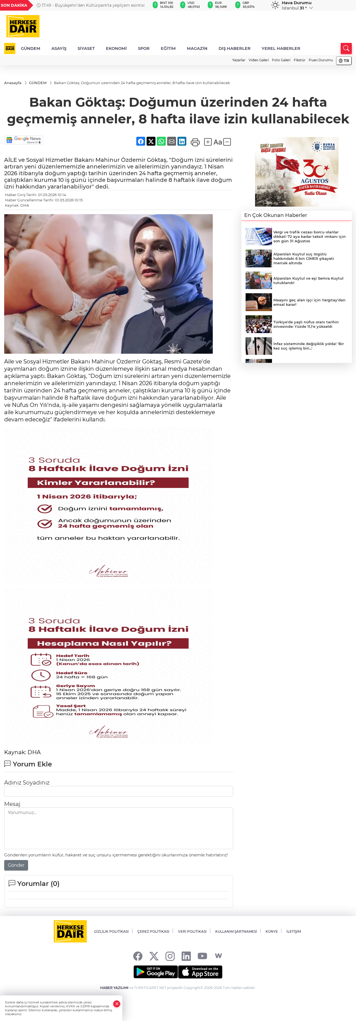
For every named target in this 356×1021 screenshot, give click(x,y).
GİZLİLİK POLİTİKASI (111, 931)
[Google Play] (156, 972)
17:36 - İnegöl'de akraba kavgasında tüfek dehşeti (88, 5)
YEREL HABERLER (281, 48)
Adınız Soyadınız (27, 782)
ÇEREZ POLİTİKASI (153, 931)
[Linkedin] (186, 956)
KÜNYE (272, 931)
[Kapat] (116, 1004)
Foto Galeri (281, 60)
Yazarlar (238, 60)
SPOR (144, 48)
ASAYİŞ (58, 48)
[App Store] (200, 972)
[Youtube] (202, 956)
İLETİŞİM (293, 931)
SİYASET (86, 48)
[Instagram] (170, 956)
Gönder (16, 865)
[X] (154, 956)
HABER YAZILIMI (114, 988)
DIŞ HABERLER (235, 48)
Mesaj (12, 804)
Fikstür (299, 60)
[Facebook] (138, 956)
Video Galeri (259, 60)
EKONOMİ (116, 48)
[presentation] (139, 5)
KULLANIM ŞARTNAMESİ (236, 931)
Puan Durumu (321, 60)
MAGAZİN (197, 48)
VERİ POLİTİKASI (192, 931)
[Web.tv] (218, 956)
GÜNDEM (30, 48)
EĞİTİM (168, 48)
